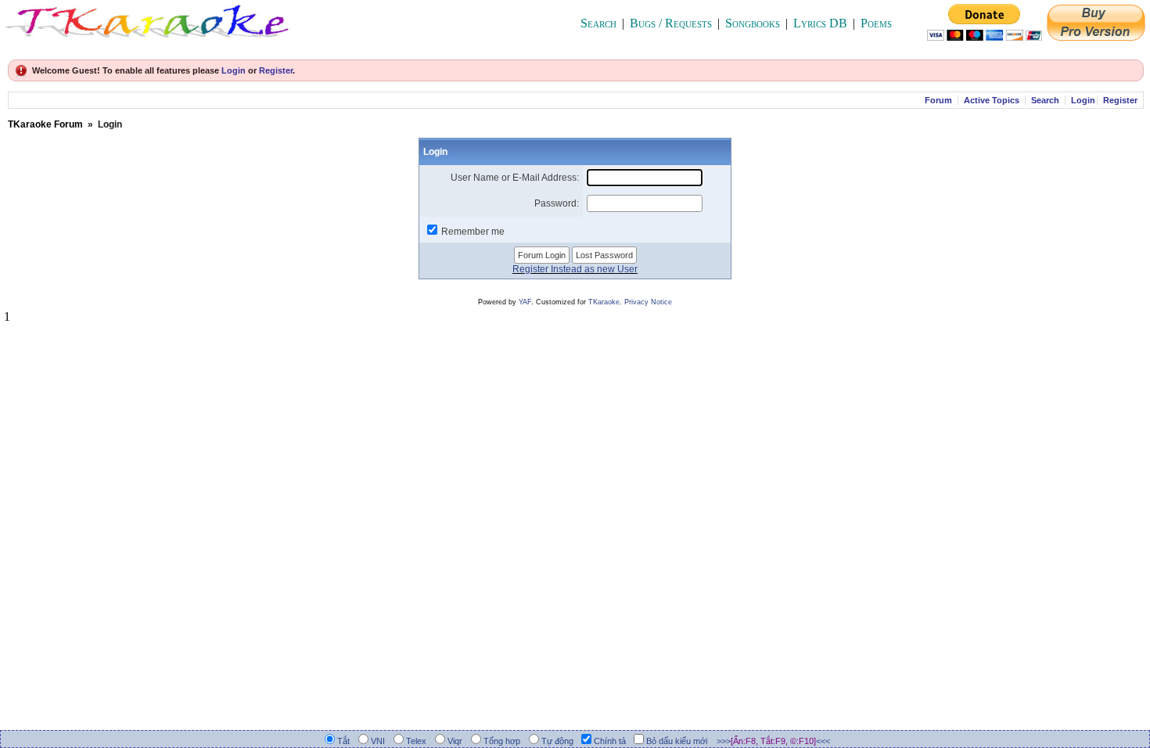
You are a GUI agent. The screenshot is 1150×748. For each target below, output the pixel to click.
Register (276, 70)
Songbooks (752, 23)
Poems (876, 23)
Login (233, 70)
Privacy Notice (648, 302)
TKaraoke (604, 302)
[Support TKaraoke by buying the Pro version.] (1096, 36)
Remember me (473, 231)
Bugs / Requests (671, 23)
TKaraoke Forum (45, 124)
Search (598, 23)
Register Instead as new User (575, 269)
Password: (556, 203)
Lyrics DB (820, 23)
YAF (525, 302)
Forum (938, 100)
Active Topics (991, 100)
